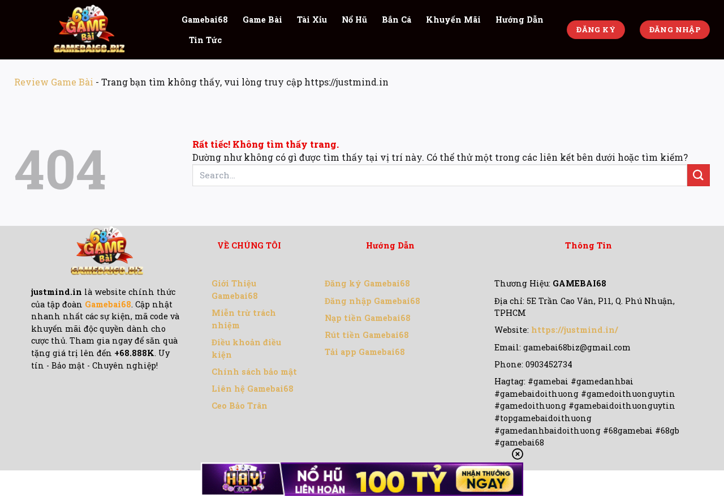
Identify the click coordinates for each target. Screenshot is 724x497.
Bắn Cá (396, 19)
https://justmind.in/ (574, 329)
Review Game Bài (53, 82)
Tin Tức (205, 40)
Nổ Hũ (354, 19)
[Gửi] (698, 175)
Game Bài (262, 19)
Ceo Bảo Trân (240, 405)
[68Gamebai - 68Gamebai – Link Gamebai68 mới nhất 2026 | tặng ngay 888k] (89, 30)
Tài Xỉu (312, 19)
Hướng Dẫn (519, 19)
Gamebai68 (205, 19)
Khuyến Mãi (453, 19)
